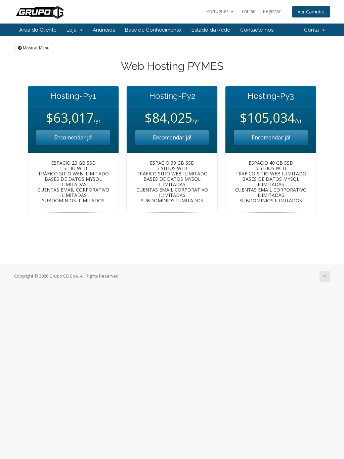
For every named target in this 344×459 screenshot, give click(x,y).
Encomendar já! (73, 137)
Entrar (248, 11)
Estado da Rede (210, 30)
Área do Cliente (37, 30)
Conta (312, 30)
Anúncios (104, 30)
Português (218, 11)
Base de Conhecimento (153, 30)
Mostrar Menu (35, 48)
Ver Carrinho (311, 11)
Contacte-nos (256, 30)
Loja (73, 30)
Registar (272, 11)
